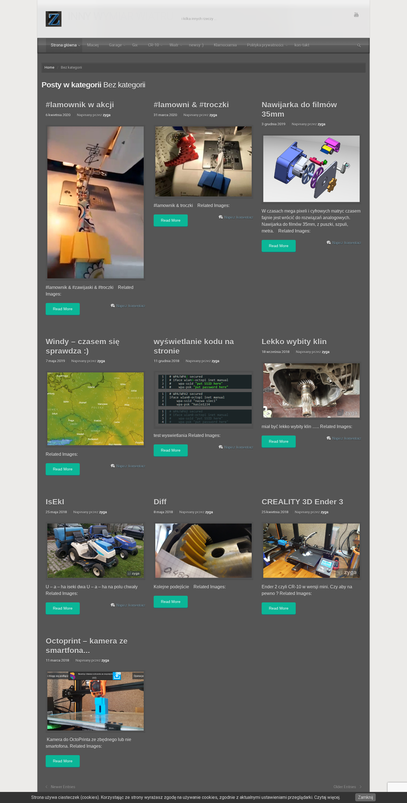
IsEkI (55, 502)
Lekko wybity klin (294, 341)
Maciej (93, 45)
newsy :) (196, 45)
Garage (115, 45)
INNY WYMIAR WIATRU (120, 16)
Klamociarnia (225, 45)
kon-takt (302, 45)
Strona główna (64, 45)
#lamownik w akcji (80, 104)
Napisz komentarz (130, 306)
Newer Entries (63, 787)
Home (49, 67)
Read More (63, 309)
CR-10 (153, 45)
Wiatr (174, 45)
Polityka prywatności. (265, 45)
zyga (106, 115)
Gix (135, 45)
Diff (160, 502)
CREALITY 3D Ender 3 (302, 502)
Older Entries (345, 787)
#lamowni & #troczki (191, 104)
